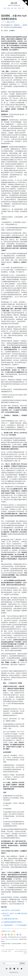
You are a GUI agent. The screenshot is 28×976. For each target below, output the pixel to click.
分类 (12, 8)
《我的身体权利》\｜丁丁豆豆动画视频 (14, 925)
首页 (5, 8)
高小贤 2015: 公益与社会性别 (11, 910)
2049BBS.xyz (8, 931)
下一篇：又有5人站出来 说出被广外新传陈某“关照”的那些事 (20, 951)
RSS (19, 8)
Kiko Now (17, 972)
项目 (15, 8)
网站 (4, 941)
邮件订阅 (22, 963)
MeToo (8, 22)
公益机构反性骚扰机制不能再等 (12, 922)
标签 (8, 8)
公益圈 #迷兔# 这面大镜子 (10, 919)
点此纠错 (12, 22)
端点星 (14, 2)
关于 (23, 8)
